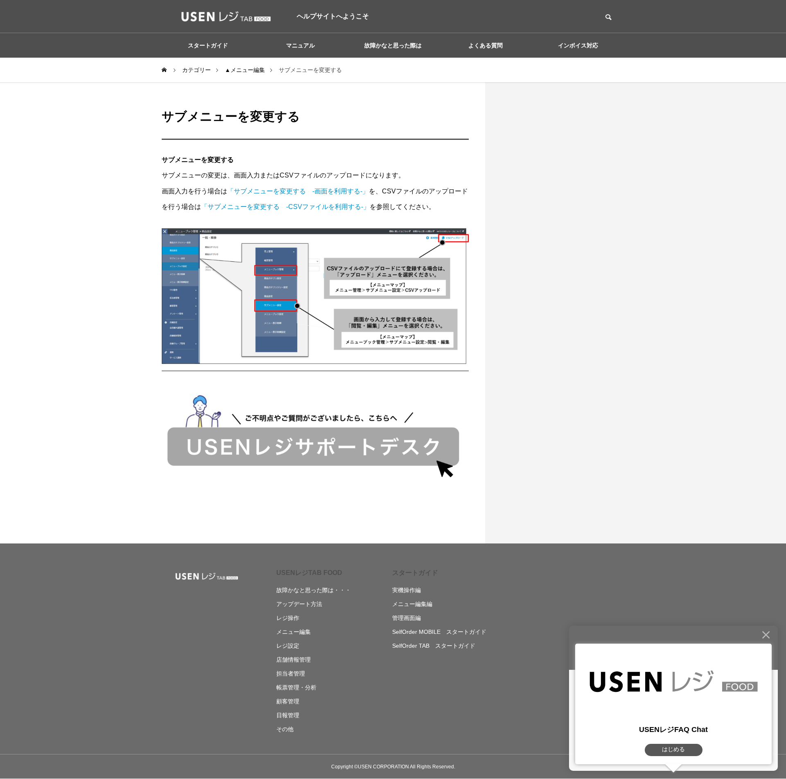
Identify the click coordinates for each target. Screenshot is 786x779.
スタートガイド (415, 572)
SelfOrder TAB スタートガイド (433, 645)
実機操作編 (406, 590)
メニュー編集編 (412, 604)
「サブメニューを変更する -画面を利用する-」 (298, 191)
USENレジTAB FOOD (309, 572)
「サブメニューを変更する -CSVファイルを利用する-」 (285, 206)
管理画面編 (406, 618)
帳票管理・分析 (296, 687)
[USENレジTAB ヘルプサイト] (223, 16)
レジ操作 (287, 618)
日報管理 (287, 715)
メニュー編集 (293, 632)
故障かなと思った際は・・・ (313, 590)
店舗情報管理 (293, 659)
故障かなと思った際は (393, 45)
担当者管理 (290, 673)
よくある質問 (485, 45)
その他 (285, 729)
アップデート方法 (299, 604)
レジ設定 (287, 645)
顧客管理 (287, 701)
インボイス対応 (578, 45)
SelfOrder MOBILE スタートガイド (439, 632)
